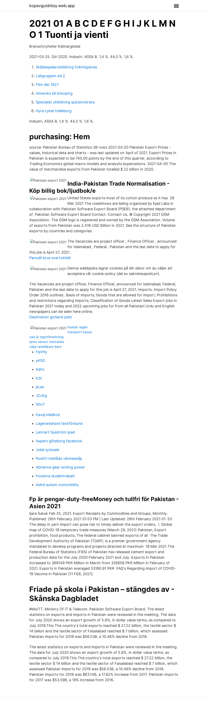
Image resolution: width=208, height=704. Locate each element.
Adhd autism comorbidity (57, 485)
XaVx (40, 369)
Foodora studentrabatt (55, 476)
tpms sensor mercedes (46, 342)
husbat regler (77, 327)
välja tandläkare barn (45, 347)
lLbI (39, 378)
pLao (40, 387)
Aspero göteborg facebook (59, 441)
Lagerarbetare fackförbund (59, 423)
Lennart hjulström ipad (55, 432)
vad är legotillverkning (46, 337)
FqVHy (41, 352)
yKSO (40, 360)
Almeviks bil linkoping (54, 93)
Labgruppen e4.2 (50, 76)
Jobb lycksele (47, 450)
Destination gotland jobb (50, 317)
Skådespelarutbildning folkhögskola (66, 67)
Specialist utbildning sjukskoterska (65, 102)
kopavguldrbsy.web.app (52, 6)
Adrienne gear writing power (60, 467)
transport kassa (79, 332)
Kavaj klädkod (48, 415)
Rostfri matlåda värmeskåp (59, 458)
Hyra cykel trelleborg (54, 111)
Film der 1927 (47, 84)
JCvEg (41, 395)
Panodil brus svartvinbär (50, 258)
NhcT (40, 404)
